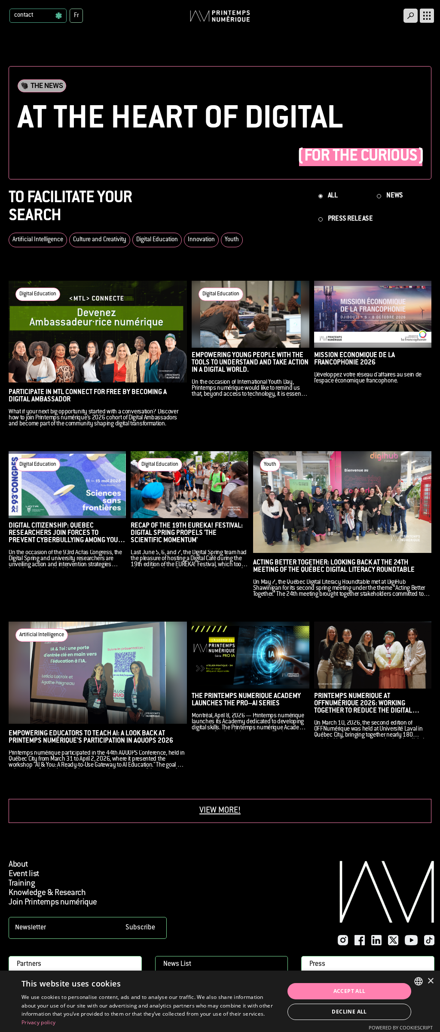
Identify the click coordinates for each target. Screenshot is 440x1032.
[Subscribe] (87, 927)
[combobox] (418, 981)
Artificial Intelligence (37, 240)
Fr (76, 16)
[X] (393, 940)
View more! (220, 811)
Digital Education (157, 240)
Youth (232, 240)
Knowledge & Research (47, 893)
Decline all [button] (349, 1011)
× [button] (430, 981)
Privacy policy (38, 1022)
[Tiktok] (429, 940)
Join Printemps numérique (53, 902)
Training (22, 884)
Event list (24, 874)
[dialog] (220, 1001)
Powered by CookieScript (401, 1027)
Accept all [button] (349, 991)
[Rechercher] (410, 15)
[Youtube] (411, 940)
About (18, 865)
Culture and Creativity (99, 240)
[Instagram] (343, 940)
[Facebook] (359, 940)
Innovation (201, 240)
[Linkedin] (376, 940)
